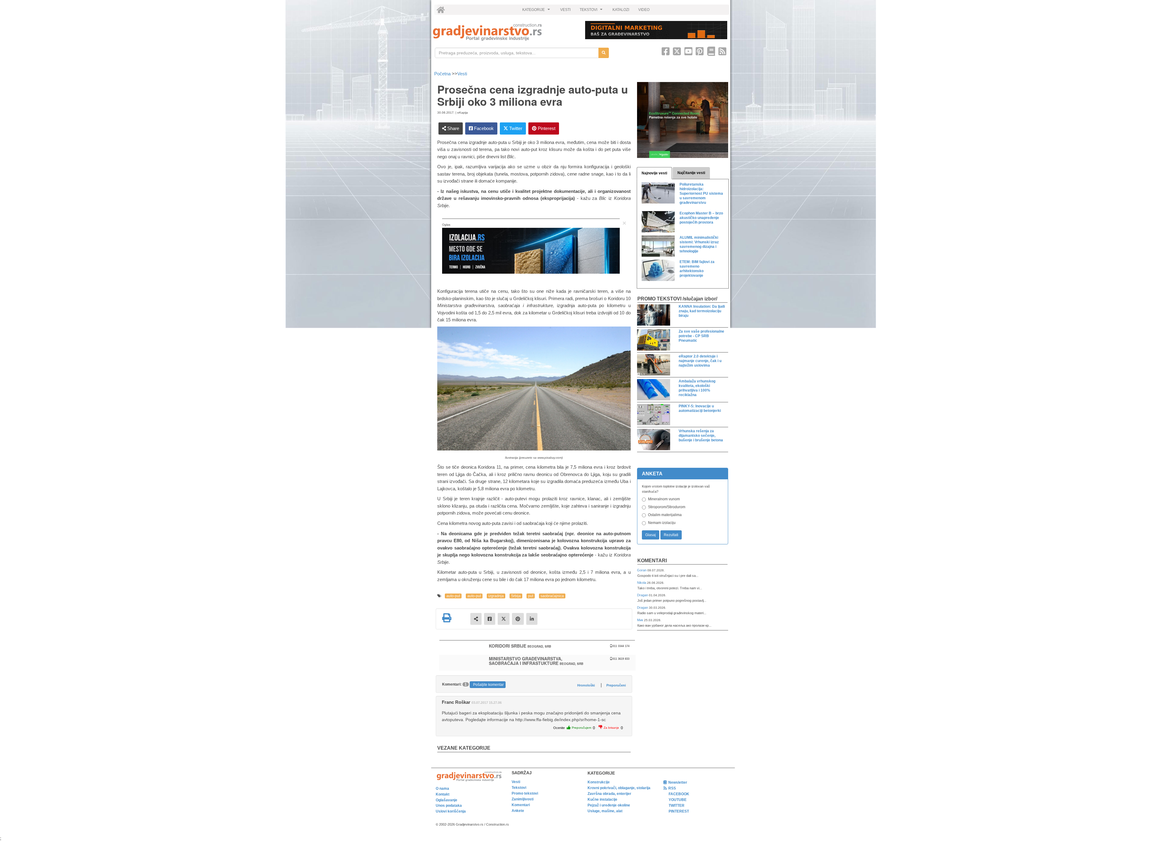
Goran (642, 570)
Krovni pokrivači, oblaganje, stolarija (619, 788)
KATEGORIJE (536, 11)
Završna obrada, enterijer (609, 794)
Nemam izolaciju (662, 523)
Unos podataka (449, 805)
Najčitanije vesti (691, 173)
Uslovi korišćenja (451, 811)
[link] (504, 32)
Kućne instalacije (602, 799)
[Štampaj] (446, 617)
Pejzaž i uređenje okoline (609, 805)
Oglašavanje (446, 800)
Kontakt (442, 794)
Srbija (516, 596)
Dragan (643, 595)
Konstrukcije (599, 782)
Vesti (462, 73)
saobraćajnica (552, 596)
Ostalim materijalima (665, 515)
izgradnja (496, 596)
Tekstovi (519, 788)
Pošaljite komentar (488, 685)
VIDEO (643, 10)
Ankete (518, 811)
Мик (640, 620)
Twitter (515, 128)
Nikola (642, 582)
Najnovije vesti (654, 173)
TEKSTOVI (592, 11)
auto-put (453, 596)
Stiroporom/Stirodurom (666, 507)
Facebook (483, 128)
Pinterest (546, 128)
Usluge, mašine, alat (605, 811)
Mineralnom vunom (664, 499)
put (530, 596)
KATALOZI (620, 10)
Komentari (652, 560)
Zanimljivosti (523, 799)
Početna (443, 73)
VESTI (565, 10)
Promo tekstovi (525, 793)
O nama (442, 788)
